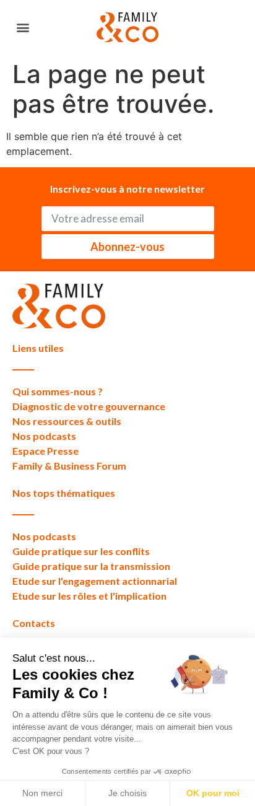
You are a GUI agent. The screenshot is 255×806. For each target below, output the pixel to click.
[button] (22, 27)
